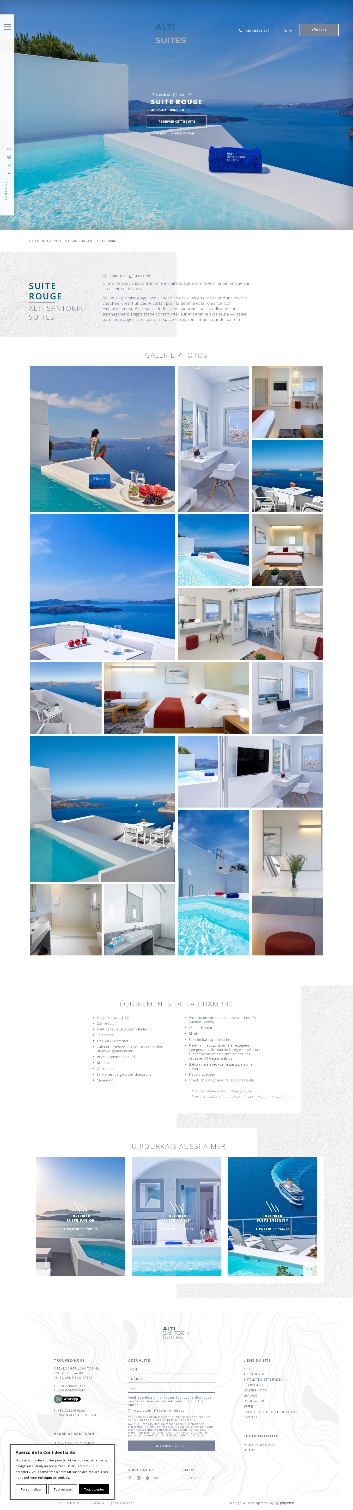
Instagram (9, 165)
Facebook (9, 173)
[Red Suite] (102, 439)
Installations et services (262, 1379)
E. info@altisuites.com (75, 1415)
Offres (248, 1406)
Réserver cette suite (176, 122)
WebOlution (285, 1503)
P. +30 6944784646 (69, 1390)
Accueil (249, 1369)
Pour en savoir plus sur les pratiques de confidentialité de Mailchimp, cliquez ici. (168, 1434)
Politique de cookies (53, 1477)
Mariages (250, 1396)
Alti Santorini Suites (176, 33)
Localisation (253, 1401)
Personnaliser (31, 1489)
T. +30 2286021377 (69, 1386)
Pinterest (147, 1478)
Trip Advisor (9, 149)
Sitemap (249, 1450)
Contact (250, 1417)
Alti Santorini (254, 1374)
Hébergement (253, 1385)
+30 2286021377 (257, 31)
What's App (70, 1399)
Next (310, 1269)
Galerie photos (255, 1390)
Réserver (318, 30)
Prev (43, 1269)
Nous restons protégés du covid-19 (271, 1412)
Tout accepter (94, 1489)
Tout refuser (63, 1489)
